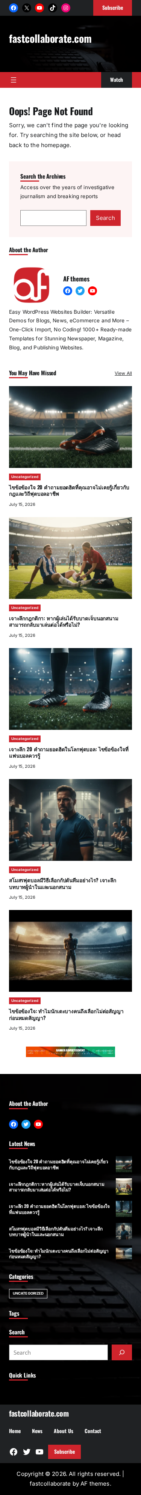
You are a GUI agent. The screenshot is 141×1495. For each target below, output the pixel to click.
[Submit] (122, 1352)
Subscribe (64, 1451)
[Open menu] (13, 79)
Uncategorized (24, 477)
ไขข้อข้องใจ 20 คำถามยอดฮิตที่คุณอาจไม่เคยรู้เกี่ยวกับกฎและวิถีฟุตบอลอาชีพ (69, 490)
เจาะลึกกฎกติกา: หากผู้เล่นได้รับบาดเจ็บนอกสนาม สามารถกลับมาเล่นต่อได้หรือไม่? (63, 621)
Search (105, 217)
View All (123, 373)
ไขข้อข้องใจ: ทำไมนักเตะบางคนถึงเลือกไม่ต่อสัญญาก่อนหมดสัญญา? (66, 1014)
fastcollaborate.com (50, 38)
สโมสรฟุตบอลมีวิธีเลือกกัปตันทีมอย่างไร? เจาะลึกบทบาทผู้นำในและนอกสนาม (62, 883)
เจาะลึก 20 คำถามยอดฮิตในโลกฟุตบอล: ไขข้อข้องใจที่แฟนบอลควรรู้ (68, 752)
